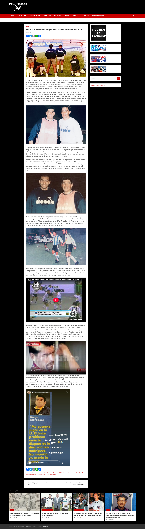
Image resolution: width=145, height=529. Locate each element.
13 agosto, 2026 (110, 519)
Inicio (12, 15)
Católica (76, 15)
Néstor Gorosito (79, 472)
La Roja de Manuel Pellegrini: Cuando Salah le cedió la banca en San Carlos (24, 514)
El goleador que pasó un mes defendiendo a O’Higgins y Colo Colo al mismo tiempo (88, 514)
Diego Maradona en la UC (56, 472)
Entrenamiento (65, 472)
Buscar (118, 78)
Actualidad (47, 15)
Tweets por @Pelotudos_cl (98, 85)
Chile (12, 509)
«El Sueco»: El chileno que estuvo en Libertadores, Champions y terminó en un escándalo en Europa (120, 515)
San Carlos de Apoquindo (32, 474)
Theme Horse (28, 526)
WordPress (45, 526)
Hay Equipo (57, 15)
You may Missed (15, 491)
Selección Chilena (34, 15)
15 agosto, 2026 (78, 517)
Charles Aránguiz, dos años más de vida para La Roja (40, 483)
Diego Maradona (45, 472)
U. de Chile (85, 15)
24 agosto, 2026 (14, 517)
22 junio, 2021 (29, 32)
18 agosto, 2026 (46, 517)
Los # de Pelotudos (98, 15)
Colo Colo (67, 15)
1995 (32, 472)
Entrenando (72, 472)
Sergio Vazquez (42, 474)
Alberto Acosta (37, 472)
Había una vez (21, 15)
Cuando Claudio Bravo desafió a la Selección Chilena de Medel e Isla (73, 483)
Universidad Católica (51, 474)
